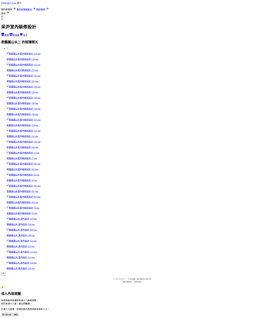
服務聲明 (137, 282)
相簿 (6, 35)
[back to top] (3, 274)
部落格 (16, 35)
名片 (25, 35)
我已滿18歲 (6, 315)
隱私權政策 (127, 282)
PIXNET (122, 279)
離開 (16, 315)
